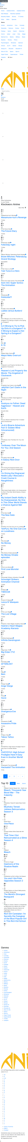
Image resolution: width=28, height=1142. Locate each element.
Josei (13, 34)
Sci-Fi (8, 45)
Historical (21, 31)
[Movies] (15, 136)
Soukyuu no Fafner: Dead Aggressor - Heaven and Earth (13, 405)
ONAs (7, 19)
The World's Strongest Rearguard (14, 895)
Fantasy (3, 31)
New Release (4, 13)
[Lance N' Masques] (12, 600)
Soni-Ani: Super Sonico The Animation (12, 284)
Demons (11, 28)
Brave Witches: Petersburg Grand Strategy (13, 257)
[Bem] (5, 672)
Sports (17, 51)
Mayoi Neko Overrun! (11, 355)
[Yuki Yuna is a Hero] (13, 268)
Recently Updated (15, 13)
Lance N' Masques (10, 602)
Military (18, 37)
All (4, 1074)
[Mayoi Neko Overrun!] (14, 353)
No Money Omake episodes (9, 556)
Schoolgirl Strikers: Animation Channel (10, 580)
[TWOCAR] (7, 590)
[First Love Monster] (12, 567)
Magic (24, 34)
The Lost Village (8, 614)
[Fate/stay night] (10, 242)
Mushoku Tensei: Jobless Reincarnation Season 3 (14, 809)
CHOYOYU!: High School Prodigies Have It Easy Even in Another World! (12, 754)
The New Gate (8, 515)
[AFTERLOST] (9, 662)
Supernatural (13, 54)
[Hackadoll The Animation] (16, 765)
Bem (3, 674)
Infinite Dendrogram (10, 640)
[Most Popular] (15, 183)
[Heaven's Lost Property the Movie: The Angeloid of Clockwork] (1, 368)
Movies (14, 16)
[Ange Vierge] (9, 684)
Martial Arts (4, 37)
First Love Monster (10, 569)
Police (15, 40)
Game (9, 31)
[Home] (15, 113)
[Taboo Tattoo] (10, 735)
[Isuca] (5, 695)
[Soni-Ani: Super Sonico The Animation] (23, 280)
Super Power (4, 54)
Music (23, 37)
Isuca (3, 698)
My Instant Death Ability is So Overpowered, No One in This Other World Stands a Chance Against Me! (14, 501)
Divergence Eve (8, 711)
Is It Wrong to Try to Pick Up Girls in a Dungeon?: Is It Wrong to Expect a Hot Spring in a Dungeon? (13, 330)
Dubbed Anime (21, 10)
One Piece (9, 823)
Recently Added (5, 16)
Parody (10, 40)
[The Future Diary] (11, 229)
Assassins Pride (8, 723)
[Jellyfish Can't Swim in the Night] (20, 385)
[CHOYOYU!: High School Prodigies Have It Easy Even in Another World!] (1, 750)
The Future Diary (9, 231)
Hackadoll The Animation (13, 767)
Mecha (11, 37)
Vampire (3, 57)
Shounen (11, 48)
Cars (16, 25)
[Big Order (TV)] (10, 650)
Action (3, 25)
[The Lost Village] (11, 611)
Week (18, 783)
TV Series (20, 16)
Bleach (7, 852)
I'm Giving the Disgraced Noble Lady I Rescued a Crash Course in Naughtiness (12, 477)
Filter (2, 89)
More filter (21, 207)
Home (2, 10)
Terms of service (8, 1126)
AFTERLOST (7, 664)
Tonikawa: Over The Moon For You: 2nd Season (13, 446)
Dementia (3, 28)
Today (12, 783)
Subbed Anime (11, 10)
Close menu (4, 1)
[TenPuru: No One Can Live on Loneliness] (24, 526)
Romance (13, 42)
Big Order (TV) (8, 652)
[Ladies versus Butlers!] (14, 308)
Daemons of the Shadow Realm (11, 865)
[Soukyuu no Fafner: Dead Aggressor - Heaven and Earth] (1, 401)
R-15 (3, 345)
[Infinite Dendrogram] (13, 638)
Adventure (10, 25)
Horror (3, 34)
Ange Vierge (7, 686)
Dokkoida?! (6, 297)
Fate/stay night (8, 244)
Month (24, 783)
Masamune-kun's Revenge (13, 217)
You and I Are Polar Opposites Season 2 (13, 879)
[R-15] (5, 343)
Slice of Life (4, 51)
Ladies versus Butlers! (11, 310)
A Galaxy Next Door (10, 459)
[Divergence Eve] (11, 709)
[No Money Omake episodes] (17, 552)
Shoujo (20, 45)
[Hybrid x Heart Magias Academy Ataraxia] (25, 623)
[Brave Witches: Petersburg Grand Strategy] (25, 254)
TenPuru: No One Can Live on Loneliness (13, 529)
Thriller (21, 54)
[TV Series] (15, 159)
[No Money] (8, 541)
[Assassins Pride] (11, 721)
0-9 (5, 1078)
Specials (14, 19)
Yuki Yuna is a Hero (10, 271)
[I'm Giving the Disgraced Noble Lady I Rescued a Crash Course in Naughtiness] (1, 471)
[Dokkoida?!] (8, 295)
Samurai (20, 42)
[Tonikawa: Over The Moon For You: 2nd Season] (1, 443)
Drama (17, 28)
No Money (6, 543)
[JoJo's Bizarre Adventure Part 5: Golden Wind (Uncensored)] (1, 423)
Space (11, 51)
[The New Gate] (10, 513)
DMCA (5, 1128)
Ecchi (22, 28)
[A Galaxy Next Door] (13, 457)
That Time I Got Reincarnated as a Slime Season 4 (15, 837)
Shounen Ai (19, 48)
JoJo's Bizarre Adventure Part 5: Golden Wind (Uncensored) (13, 427)
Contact (6, 1130)
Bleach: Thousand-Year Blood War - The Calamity (15, 792)
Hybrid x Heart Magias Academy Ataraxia (11, 627)
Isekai (8, 34)
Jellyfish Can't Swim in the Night (13, 388)
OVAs (2, 19)
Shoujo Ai (3, 48)
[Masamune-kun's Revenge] (16, 215)
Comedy (22, 25)
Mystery (3, 40)
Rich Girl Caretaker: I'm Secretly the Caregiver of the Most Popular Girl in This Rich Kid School (15, 917)
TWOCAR (5, 592)
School (3, 45)
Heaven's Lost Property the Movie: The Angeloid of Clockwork (14, 373)
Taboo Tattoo (7, 737)
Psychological (5, 42)
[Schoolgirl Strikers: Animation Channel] (23, 577)
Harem (15, 31)
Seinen (14, 45)
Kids (19, 34)
